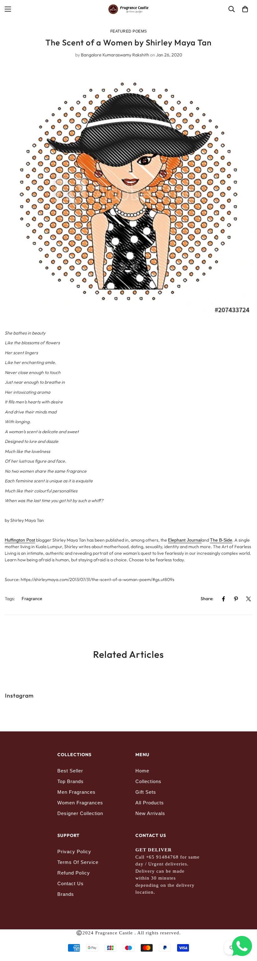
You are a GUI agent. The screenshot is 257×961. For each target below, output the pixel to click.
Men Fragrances (76, 792)
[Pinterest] (236, 598)
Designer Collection (80, 813)
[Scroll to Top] (245, 927)
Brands (65, 894)
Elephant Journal (185, 540)
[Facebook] (223, 598)
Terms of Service (77, 862)
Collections (148, 781)
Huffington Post (20, 540)
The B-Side (221, 540)
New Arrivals (150, 813)
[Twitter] (248, 598)
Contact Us (70, 883)
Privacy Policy (74, 851)
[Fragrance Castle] (128, 9)
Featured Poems (128, 31)
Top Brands (70, 781)
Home (142, 770)
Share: (207, 598)
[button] (245, 9)
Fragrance (32, 598)
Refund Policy (73, 872)
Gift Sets (145, 792)
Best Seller (70, 770)
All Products (149, 802)
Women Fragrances (80, 802)
